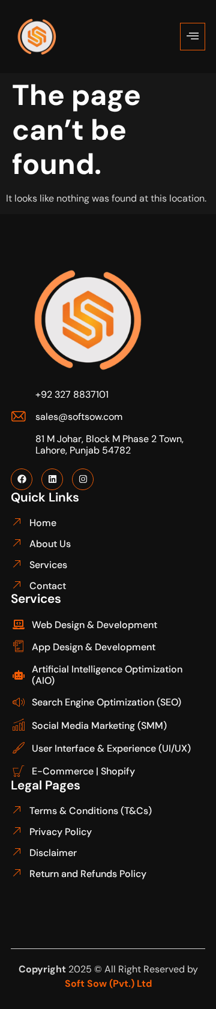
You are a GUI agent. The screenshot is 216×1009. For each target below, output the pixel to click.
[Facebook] (21, 479)
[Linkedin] (52, 479)
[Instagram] (83, 479)
